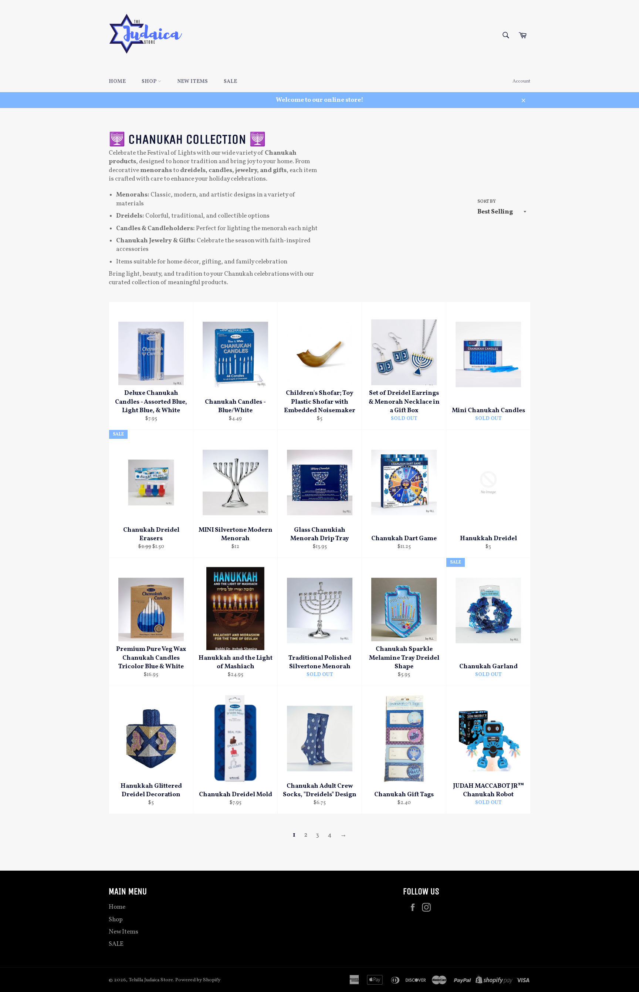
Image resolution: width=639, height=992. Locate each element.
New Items (192, 81)
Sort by (486, 202)
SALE (230, 81)
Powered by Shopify (197, 979)
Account (521, 81)
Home (117, 81)
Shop (150, 81)
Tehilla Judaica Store (151, 979)
